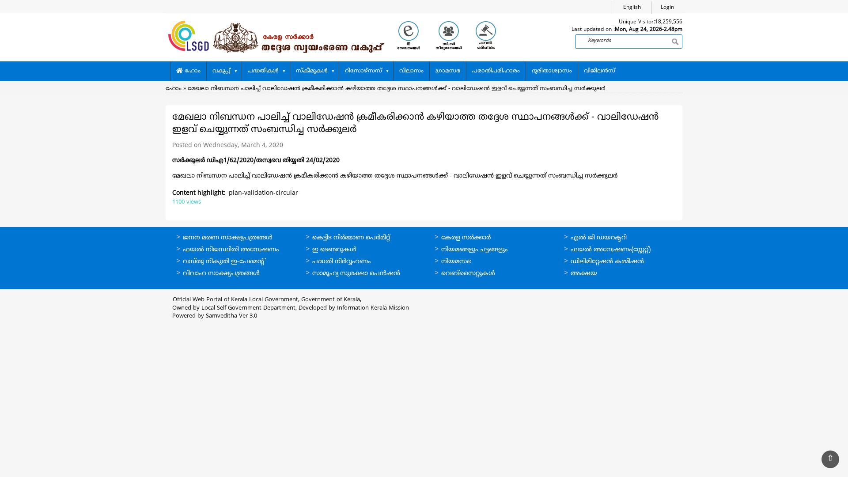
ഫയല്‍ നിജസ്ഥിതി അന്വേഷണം (231, 250)
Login (667, 7)
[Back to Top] (830, 459)
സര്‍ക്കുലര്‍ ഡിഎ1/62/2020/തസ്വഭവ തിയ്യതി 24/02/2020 (256, 160)
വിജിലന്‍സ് (599, 71)
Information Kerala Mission (373, 308)
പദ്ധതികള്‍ (263, 71)
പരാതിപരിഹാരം (496, 71)
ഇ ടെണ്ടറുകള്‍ (334, 250)
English (632, 7)
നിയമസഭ (456, 261)
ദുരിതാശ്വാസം (552, 71)
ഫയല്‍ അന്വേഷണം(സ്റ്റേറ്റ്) (611, 250)
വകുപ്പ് (221, 71)
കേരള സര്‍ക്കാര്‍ (466, 238)
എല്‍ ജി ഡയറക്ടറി (599, 238)
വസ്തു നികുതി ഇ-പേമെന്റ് (224, 261)
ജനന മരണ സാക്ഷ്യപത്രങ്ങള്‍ (228, 238)
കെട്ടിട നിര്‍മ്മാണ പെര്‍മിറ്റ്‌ (351, 238)
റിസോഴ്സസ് (363, 71)
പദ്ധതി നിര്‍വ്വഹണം (341, 261)
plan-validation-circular (263, 193)
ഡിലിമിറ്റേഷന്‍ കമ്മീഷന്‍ (607, 261)
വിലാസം (411, 71)
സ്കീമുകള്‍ (312, 71)
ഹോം (192, 71)
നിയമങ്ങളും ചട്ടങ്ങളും (474, 250)
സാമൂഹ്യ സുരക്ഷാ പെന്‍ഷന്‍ (356, 273)
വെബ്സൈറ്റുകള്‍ (468, 273)
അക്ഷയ (584, 273)
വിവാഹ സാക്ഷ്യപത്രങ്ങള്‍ (221, 273)
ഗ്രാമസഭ (447, 71)
